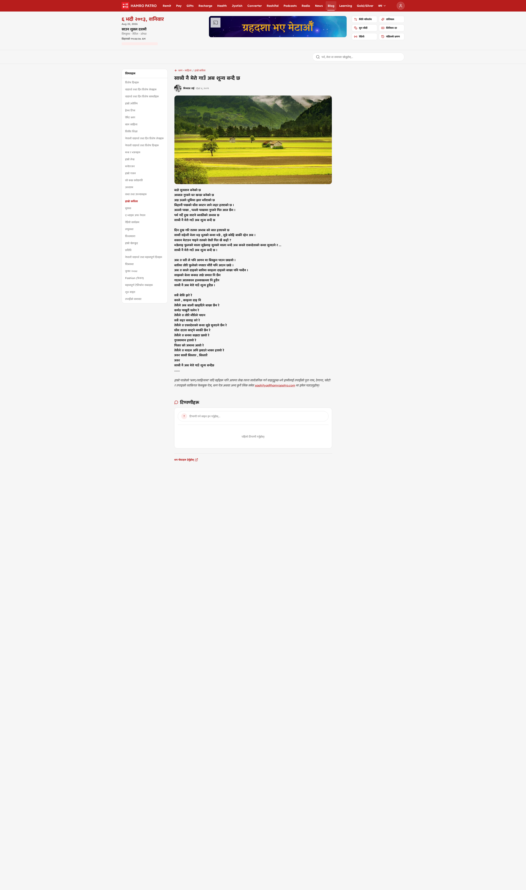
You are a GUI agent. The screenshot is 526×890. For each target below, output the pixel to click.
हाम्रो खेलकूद (131, 243)
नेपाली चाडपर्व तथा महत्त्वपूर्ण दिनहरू (143, 257)
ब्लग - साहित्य (184, 70)
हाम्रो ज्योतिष (131, 103)
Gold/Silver (365, 6)
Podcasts (290, 6)
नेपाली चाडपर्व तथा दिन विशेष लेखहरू (144, 138)
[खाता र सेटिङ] (400, 5)
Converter (254, 6)
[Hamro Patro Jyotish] (278, 26)
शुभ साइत (130, 292)
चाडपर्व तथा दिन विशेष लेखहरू (141, 89)
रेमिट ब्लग (130, 117)
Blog (331, 6)
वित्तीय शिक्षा (131, 131)
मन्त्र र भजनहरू (132, 152)
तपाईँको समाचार (133, 299)
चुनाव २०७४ (131, 271)
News (319, 6)
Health (222, 6)
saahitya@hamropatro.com (275, 385)
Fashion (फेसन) (134, 278)
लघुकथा (129, 229)
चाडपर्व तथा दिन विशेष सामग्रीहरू (142, 96)
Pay (179, 6)
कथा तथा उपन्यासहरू (136, 194)
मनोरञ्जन (130, 166)
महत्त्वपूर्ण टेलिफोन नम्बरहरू (139, 285)
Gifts (190, 6)
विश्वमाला (130, 236)
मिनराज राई (188, 88)
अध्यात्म (129, 187)
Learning (345, 6)
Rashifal (273, 6)
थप (380, 6)
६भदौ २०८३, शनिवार (143, 19)
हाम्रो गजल (130, 173)
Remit (167, 6)
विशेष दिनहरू (132, 82)
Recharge (205, 6)
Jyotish (237, 6)
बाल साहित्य (131, 124)
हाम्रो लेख (129, 159)
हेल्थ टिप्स (130, 110)
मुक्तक (128, 208)
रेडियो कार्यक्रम (132, 222)
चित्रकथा (129, 264)
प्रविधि (128, 250)
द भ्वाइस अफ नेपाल (135, 215)
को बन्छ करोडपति (134, 180)
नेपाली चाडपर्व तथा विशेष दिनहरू (142, 145)
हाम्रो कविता (131, 201)
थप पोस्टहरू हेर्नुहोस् (184, 459)
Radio (306, 6)
